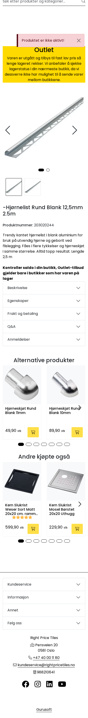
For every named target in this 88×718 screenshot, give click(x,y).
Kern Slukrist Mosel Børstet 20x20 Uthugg (61, 509)
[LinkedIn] (49, 684)
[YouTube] (62, 684)
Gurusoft (44, 709)
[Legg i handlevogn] (33, 432)
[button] (41, 170)
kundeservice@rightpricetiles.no (46, 665)
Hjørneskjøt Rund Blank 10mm (64, 410)
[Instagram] (38, 684)
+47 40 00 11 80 (46, 657)
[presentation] (8, 130)
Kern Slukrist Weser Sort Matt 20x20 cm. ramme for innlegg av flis (21, 509)
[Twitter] (25, 684)
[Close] (78, 40)
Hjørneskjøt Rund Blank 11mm (20, 410)
